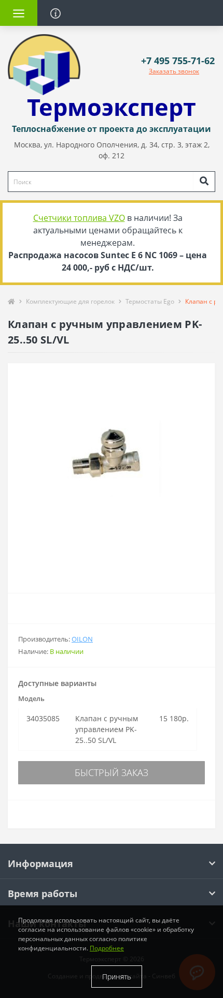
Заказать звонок (174, 71)
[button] (178, 60)
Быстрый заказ (111, 772)
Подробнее (107, 948)
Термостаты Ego (150, 301)
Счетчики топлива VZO (79, 218)
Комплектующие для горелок (70, 301)
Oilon (82, 639)
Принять (116, 976)
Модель (31, 698)
